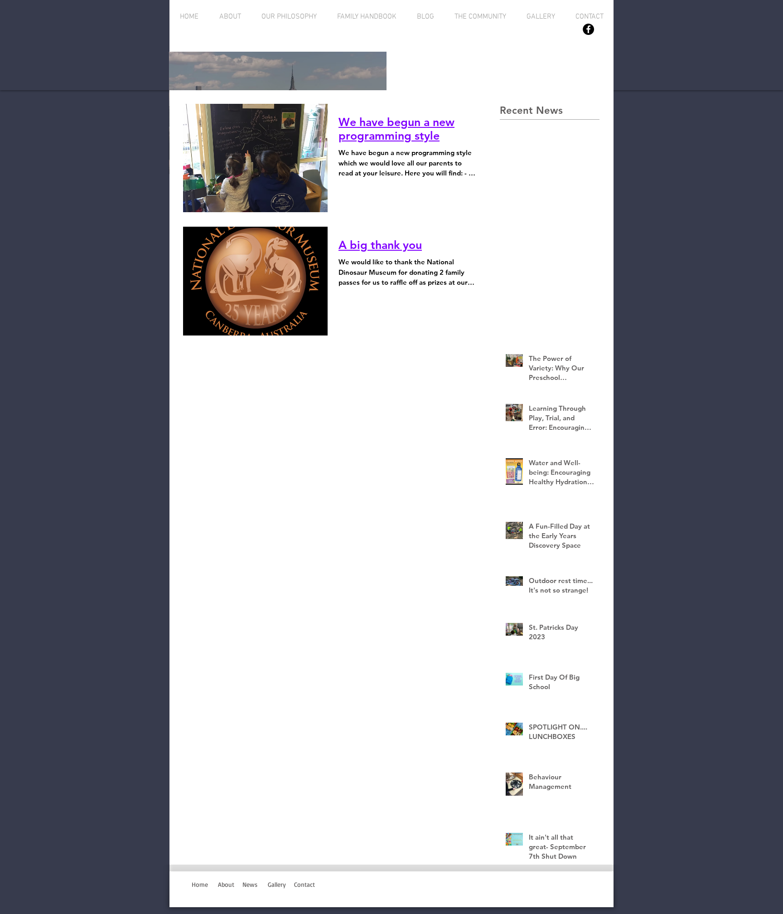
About (226, 884)
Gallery (277, 884)
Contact (306, 884)
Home (200, 884)
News (249, 884)
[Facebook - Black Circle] (588, 29)
